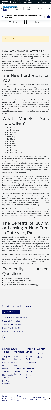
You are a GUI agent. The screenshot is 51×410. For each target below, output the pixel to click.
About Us (41, 357)
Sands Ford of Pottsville (5, 398)
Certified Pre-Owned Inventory (19, 371)
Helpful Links (30, 350)
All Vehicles (19, 350)
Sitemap (25, 398)
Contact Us (12, 312)
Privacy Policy (13, 398)
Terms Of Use (19, 398)
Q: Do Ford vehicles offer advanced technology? (21, 285)
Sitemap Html (32, 398)
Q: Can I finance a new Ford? (14, 283)
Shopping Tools (8, 350)
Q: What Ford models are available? (17, 278)
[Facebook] (4, 337)
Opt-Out (45, 398)
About (41, 348)
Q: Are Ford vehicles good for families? (18, 280)
